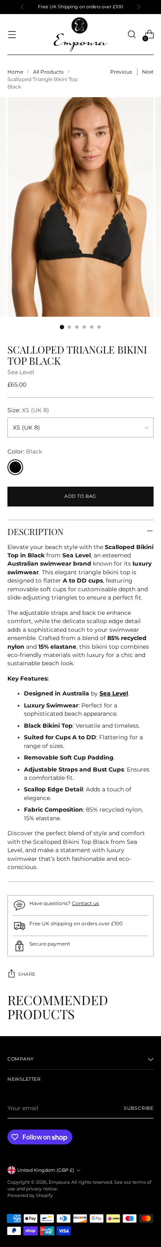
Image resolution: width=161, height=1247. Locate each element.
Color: (24, 451)
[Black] (15, 467)
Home (15, 72)
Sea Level (20, 372)
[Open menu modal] (11, 34)
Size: (28, 410)
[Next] (139, 7)
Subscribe (139, 1108)
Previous (121, 72)
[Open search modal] (131, 34)
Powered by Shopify (30, 1195)
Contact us (85, 903)
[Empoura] (80, 34)
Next (148, 72)
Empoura (59, 1182)
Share (27, 974)
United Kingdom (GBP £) (45, 1170)
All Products (48, 72)
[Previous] (22, 7)
